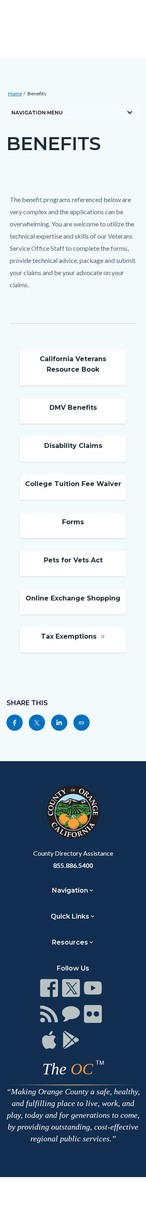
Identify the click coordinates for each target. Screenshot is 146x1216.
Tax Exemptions (70, 636)
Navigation (70, 890)
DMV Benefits (73, 407)
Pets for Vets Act (73, 560)
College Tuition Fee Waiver (73, 484)
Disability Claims (73, 446)
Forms (73, 522)
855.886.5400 (73, 865)
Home (15, 93)
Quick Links (70, 916)
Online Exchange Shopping (73, 598)
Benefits (37, 93)
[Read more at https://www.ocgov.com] (73, 812)
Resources (70, 942)
